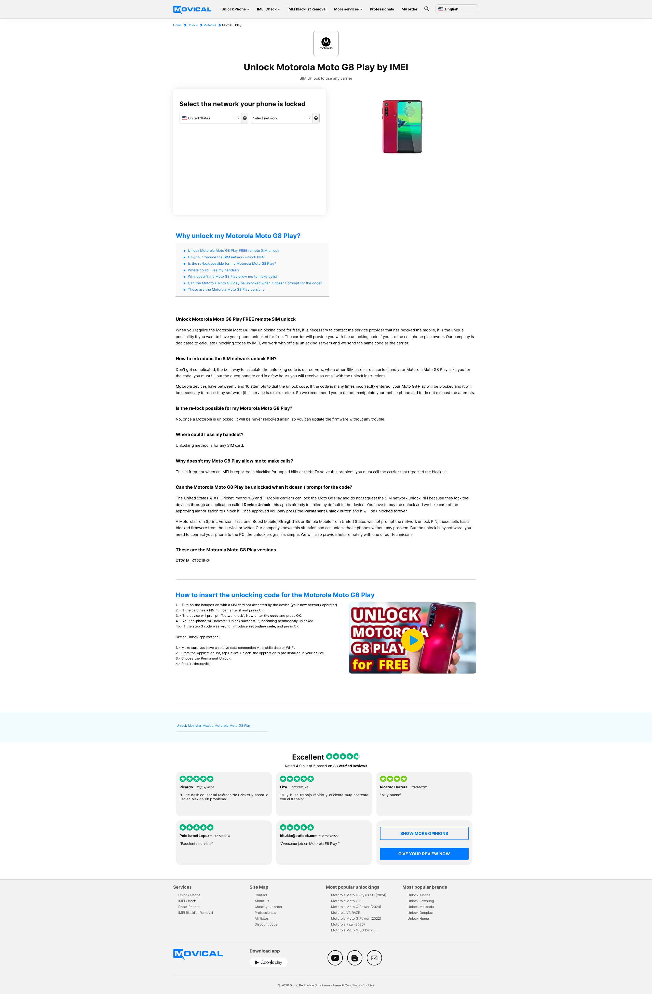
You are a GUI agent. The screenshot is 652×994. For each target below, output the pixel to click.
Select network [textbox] (265, 118)
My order (409, 9)
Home (177, 25)
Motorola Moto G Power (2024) (356, 907)
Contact (261, 895)
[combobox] (210, 118)
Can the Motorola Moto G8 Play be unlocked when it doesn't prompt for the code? (255, 283)
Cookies (368, 985)
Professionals (382, 9)
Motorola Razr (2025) (348, 924)
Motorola (209, 25)
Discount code (266, 924)
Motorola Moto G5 (345, 901)
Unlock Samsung (421, 901)
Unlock (192, 25)
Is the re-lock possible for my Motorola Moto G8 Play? (232, 263)
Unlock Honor (418, 918)
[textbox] (210, 118)
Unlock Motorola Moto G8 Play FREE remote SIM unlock (233, 250)
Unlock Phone (234, 9)
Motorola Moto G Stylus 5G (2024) (358, 895)
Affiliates (262, 918)
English (451, 9)
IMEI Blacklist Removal (307, 9)
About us (262, 901)
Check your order (268, 907)
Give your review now (424, 853)
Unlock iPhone (419, 895)
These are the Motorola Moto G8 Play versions (226, 289)
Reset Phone (188, 907)
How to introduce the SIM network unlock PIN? (226, 257)
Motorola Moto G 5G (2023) (353, 930)
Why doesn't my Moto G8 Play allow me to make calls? (233, 276)
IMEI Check (267, 9)
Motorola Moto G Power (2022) (356, 918)
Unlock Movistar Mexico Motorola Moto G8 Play (213, 725)
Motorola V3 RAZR (345, 913)
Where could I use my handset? (214, 270)
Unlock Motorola (421, 907)
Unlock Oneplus (420, 913)
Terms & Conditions (346, 985)
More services (346, 9)
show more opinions (424, 833)
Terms (326, 985)
